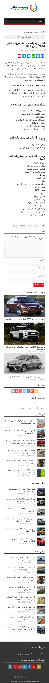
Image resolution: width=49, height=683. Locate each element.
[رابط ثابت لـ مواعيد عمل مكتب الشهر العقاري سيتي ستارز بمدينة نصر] (41, 467)
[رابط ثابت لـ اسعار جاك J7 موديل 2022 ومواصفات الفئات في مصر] (41, 545)
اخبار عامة (29, 32)
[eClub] (24, 11)
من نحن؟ (40, 653)
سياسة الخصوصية (37, 655)
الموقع (41, 276)
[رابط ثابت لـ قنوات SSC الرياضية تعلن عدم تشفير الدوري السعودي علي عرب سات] (41, 477)
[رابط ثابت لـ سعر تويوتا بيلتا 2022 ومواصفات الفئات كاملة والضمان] (24, 374)
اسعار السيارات (32, 225)
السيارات (22, 225)
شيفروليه (14, 225)
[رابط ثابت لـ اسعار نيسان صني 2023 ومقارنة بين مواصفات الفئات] (24, 316)
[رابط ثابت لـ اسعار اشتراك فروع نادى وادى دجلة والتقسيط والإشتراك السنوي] (41, 574)
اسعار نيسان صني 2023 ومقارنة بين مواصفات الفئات (25, 319)
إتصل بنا (32, 653)
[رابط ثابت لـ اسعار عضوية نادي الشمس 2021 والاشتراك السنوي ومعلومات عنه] (41, 564)
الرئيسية (38, 32)
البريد (42, 268)
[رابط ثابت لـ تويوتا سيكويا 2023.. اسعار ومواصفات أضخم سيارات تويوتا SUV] (24, 344)
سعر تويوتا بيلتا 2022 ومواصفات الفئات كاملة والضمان (24, 377)
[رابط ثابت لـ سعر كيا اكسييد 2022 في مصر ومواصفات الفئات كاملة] (41, 535)
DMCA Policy (23, 655)
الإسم (42, 260)
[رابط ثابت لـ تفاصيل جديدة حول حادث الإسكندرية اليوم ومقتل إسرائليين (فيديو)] (41, 457)
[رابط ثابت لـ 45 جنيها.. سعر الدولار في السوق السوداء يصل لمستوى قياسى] (41, 427)
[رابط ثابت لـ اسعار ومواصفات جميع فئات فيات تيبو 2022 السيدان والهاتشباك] (41, 525)
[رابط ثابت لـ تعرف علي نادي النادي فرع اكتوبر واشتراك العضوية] (41, 623)
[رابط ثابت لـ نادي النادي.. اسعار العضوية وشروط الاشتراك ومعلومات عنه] (41, 593)
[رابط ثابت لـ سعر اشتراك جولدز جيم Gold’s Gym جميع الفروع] (41, 613)
